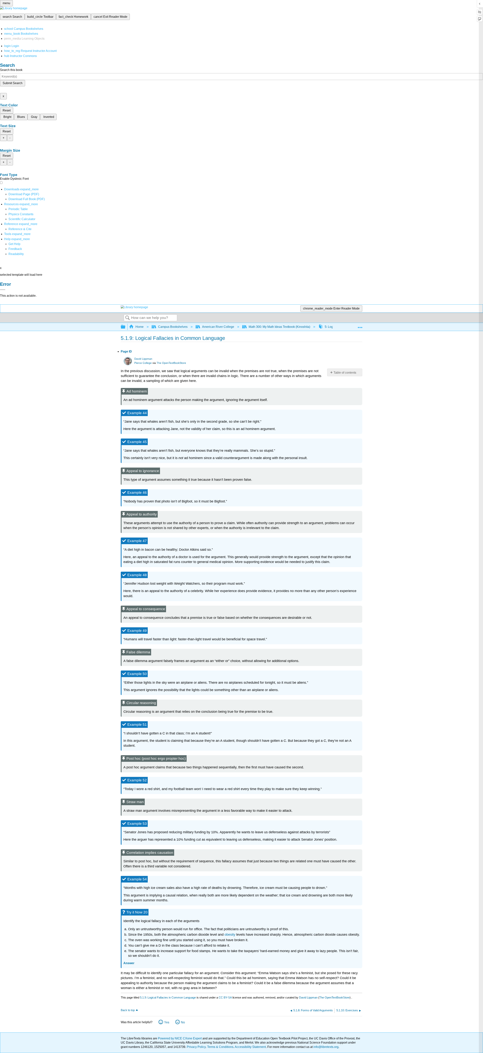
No (183, 1022)
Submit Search (12, 83)
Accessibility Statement (250, 1046)
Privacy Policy (196, 1046)
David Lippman (143, 358)
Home (139, 326)
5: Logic (330, 326)
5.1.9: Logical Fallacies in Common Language (168, 997)
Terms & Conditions (220, 1046)
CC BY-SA (225, 997)
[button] (15, 248)
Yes (166, 1022)
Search (127, 318)
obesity (230, 934)
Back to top (128, 1010)
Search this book (11, 69)
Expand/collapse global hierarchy (125, 326)
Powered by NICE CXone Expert (180, 1038)
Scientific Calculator (21, 219)
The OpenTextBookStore (171, 363)
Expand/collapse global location (360, 326)
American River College (218, 326)
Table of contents (345, 372)
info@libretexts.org (325, 1046)
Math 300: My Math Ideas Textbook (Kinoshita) (279, 326)
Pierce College (143, 363)
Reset (7, 110)
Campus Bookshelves (172, 326)
